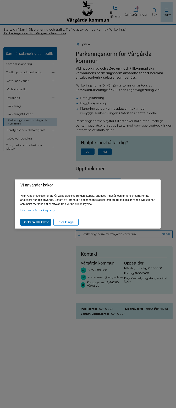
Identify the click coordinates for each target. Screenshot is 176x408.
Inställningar (66, 222)
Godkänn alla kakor (36, 222)
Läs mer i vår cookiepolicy (37, 210)
